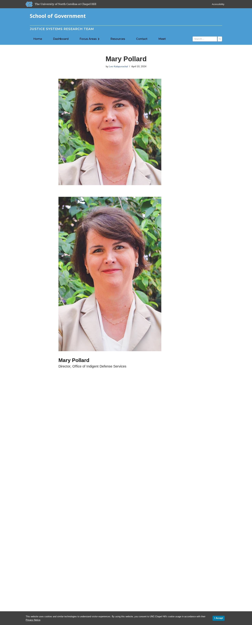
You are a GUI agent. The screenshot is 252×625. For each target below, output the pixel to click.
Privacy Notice (33, 620)
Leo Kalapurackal (118, 66)
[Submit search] (220, 39)
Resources (117, 38)
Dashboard (61, 38)
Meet (162, 38)
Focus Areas (88, 38)
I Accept (218, 618)
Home (37, 38)
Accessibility (218, 4)
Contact (141, 38)
